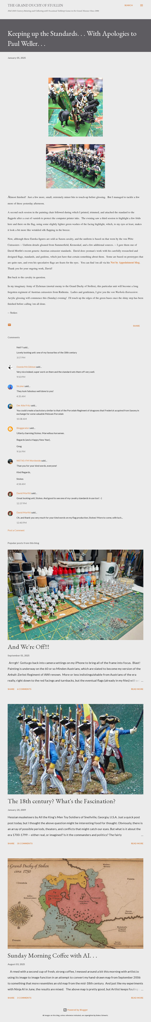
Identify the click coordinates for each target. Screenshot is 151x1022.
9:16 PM (21, 451)
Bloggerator (23, 428)
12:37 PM (22, 503)
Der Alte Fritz (23, 405)
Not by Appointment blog (125, 262)
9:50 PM (21, 376)
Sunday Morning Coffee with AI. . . (52, 955)
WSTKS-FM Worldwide (29, 460)
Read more (137, 689)
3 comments (24, 997)
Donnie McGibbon (26, 366)
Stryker (20, 386)
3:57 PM (21, 357)
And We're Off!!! (28, 646)
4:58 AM (21, 484)
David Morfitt (24, 493)
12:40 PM (22, 522)
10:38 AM (22, 418)
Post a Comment (16, 530)
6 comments (24, 689)
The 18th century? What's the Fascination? (62, 801)
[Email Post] (9, 325)
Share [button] (136, 325)
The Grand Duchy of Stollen (35, 5)
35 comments (24, 843)
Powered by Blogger (77, 1009)
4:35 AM (21, 396)
